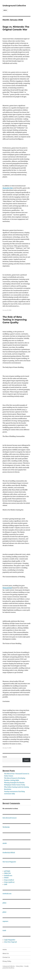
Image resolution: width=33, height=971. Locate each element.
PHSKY (6, 877)
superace (5, 921)
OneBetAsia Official (9, 852)
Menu (5, 10)
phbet (4, 903)
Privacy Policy (7, 961)
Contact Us (6, 957)
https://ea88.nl (9, 880)
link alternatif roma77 (9, 818)
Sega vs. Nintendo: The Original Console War (16, 28)
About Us (6, 953)
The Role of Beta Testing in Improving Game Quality (15, 319)
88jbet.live (7, 873)
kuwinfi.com (8, 875)
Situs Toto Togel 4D (10, 942)
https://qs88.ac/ (9, 882)
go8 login (7, 871)
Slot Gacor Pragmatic (9, 862)
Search (5, 757)
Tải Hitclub (6, 827)
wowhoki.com (7, 893)
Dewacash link (7, 588)
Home (5, 949)
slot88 (5, 843)
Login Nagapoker (9, 940)
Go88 (4, 930)
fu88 (5, 884)
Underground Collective (14, 5)
